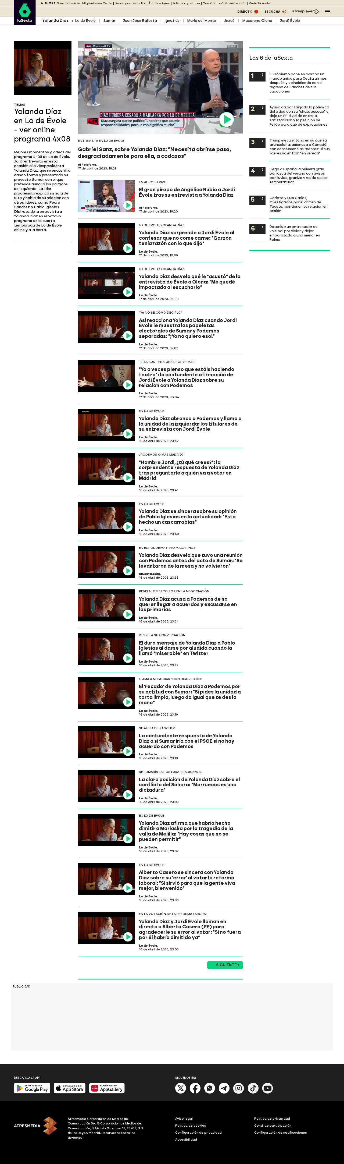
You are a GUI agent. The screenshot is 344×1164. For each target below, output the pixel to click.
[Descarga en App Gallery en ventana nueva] (107, 1092)
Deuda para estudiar (130, 3)
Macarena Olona (257, 20)
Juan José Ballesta (140, 20)
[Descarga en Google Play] (32, 1092)
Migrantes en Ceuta (97, 3)
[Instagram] (238, 1092)
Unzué (229, 20)
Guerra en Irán (235, 3)
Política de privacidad (272, 1118)
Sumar (109, 20)
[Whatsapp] (209, 1092)
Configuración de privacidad (198, 1132)
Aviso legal (184, 1118)
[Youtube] (267, 1092)
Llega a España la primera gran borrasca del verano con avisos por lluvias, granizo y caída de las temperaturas (299, 175)
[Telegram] (224, 1092)
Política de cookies (190, 1125)
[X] (180, 1092)
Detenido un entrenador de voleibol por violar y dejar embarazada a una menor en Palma (295, 233)
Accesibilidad (186, 1139)
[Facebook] (195, 1092)
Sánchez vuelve (68, 3)
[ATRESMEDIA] (37, 1129)
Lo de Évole (85, 20)
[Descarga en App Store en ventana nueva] (69, 1092)
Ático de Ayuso (159, 3)
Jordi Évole (290, 20)
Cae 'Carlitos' (213, 3)
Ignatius (172, 20)
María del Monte (201, 20)
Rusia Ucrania (259, 3)
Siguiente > (228, 965)
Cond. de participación (272, 1125)
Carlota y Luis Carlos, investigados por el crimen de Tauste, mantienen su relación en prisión (299, 204)
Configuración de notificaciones (280, 1132)
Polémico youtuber (186, 3)
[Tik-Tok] (253, 1092)
